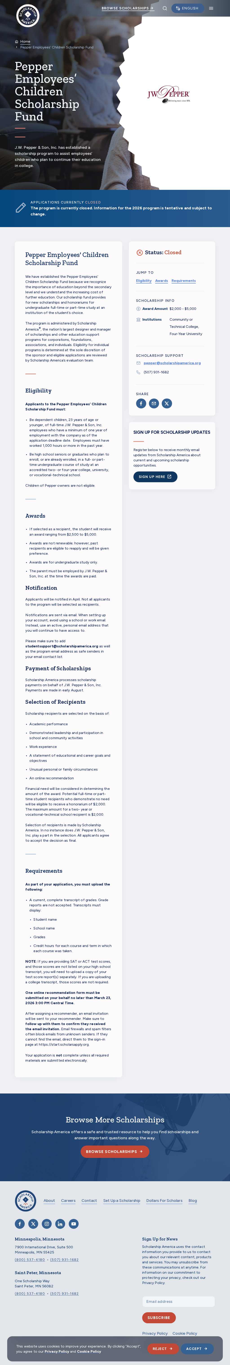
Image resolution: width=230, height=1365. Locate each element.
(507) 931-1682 (156, 372)
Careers (68, 1200)
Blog (192, 1200)
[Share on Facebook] (141, 403)
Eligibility (144, 280)
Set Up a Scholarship (121, 1200)
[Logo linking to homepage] (28, 8)
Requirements (184, 280)
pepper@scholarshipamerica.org (172, 363)
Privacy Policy (57, 1351)
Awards (161, 280)
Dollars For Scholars (164, 1200)
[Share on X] (167, 403)
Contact (89, 1200)
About (49, 1200)
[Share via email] (154, 403)
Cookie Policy (89, 1351)
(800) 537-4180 (30, 1260)
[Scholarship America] (25, 1204)
